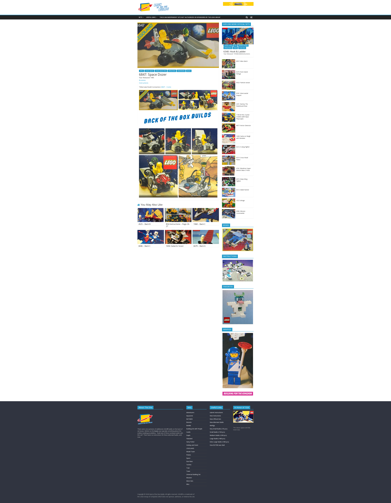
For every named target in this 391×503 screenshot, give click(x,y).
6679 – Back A (199, 246)
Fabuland (189, 439)
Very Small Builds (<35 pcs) (218, 429)
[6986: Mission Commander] (228, 210)
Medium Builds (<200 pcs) (218, 435)
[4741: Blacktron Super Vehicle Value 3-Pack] (228, 167)
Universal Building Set (193, 474)
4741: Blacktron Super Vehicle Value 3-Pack (243, 169)
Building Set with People (194, 429)
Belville (188, 425)
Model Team (190, 452)
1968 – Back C (199, 224)
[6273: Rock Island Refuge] (228, 71)
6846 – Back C (144, 246)
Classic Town (228, 45)
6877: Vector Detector (243, 125)
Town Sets (242, 48)
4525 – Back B (144, 224)
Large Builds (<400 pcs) (217, 439)
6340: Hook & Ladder (235, 51)
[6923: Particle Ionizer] (228, 82)
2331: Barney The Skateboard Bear (242, 105)
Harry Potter (190, 442)
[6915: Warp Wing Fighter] (228, 178)
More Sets (189, 481)
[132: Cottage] (228, 200)
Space (189, 71)
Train (188, 468)
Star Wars (189, 461)
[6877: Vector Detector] (228, 125)
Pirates (188, 455)
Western (189, 478)
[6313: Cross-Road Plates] (228, 157)
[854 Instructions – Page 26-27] (178, 209)
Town (235, 48)
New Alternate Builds (217, 422)
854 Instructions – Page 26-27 (178, 225)
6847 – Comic (166, 87)
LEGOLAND (190, 448)
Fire (235, 45)
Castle (188, 432)
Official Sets (172, 71)
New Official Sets (215, 419)
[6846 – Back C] (150, 231)
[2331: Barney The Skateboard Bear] (228, 103)
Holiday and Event (192, 445)
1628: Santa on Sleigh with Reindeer (243, 137)
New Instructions (215, 416)
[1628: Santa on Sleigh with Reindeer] (228, 135)
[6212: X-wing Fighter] (228, 146)
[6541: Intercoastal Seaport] (228, 92)
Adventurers (190, 412)
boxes (156, 431)
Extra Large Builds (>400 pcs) (219, 442)
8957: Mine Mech (242, 61)
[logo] (145, 412)
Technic (188, 465)
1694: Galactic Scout (174, 246)
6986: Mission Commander (240, 212)
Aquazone (189, 416)
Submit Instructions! (216, 412)
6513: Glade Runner (242, 190)
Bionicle (189, 422)
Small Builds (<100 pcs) (217, 432)
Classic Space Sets (161, 71)
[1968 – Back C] (205, 209)
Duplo (188, 435)
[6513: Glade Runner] (228, 189)
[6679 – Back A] (205, 231)
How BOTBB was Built (217, 445)
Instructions (143, 83)
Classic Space (149, 71)
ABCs (141, 71)
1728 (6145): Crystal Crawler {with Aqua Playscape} (242, 117)
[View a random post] (251, 17)
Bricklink (142, 80)
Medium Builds (243, 45)
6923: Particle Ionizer (243, 83)
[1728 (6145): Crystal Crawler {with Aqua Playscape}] (228, 114)
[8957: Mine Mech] (228, 60)
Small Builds (181, 71)
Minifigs (212, 425)
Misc (187, 484)
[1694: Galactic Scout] (178, 231)
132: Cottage (240, 200)
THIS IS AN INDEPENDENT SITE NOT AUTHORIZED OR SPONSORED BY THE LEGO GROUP (190, 17)
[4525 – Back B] (150, 209)
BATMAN (189, 419)
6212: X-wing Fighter (243, 147)
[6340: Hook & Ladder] (238, 29)
